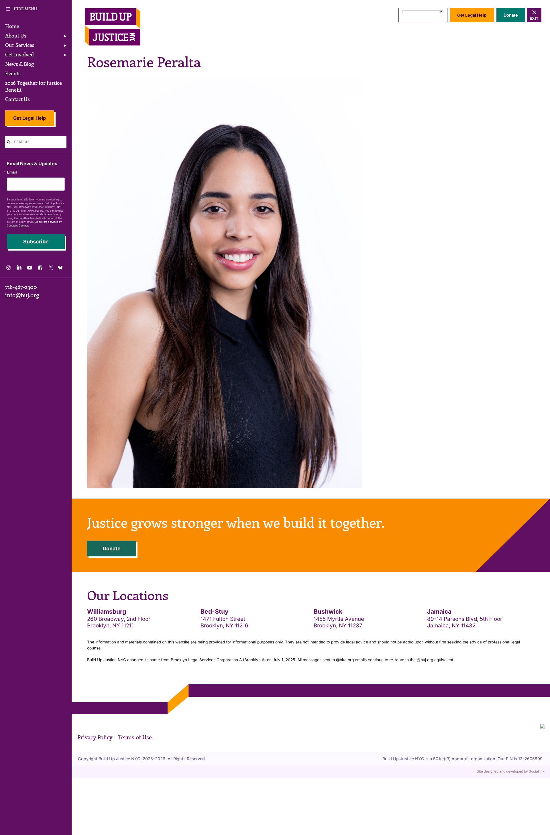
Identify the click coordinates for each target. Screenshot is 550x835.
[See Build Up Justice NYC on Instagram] (8, 269)
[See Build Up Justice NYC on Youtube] (29, 269)
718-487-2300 (21, 286)
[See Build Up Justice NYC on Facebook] (40, 269)
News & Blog (19, 63)
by (511, 771)
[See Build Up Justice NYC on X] (51, 269)
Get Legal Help (29, 118)
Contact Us (17, 99)
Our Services (19, 45)
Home (12, 26)
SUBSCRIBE (36, 242)
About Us (15, 35)
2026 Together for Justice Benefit (33, 86)
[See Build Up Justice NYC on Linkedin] (19, 269)
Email (12, 172)
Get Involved (19, 54)
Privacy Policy (94, 737)
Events (13, 73)
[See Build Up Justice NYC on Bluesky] (61, 268)
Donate (511, 15)
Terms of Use (135, 737)
